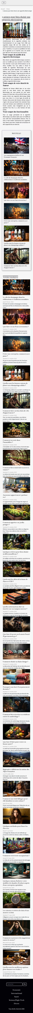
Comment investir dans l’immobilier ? (11, 441)
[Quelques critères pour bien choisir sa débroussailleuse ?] (16, 542)
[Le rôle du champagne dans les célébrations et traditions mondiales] (16, 168)
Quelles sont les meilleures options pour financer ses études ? (15, 968)
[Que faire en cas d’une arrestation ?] (16, 190)
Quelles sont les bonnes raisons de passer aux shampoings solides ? (15, 384)
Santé (16, 997)
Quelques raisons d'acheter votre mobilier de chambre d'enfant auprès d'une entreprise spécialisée (16, 883)
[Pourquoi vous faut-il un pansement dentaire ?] (16, 677)
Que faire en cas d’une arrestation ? (15, 200)
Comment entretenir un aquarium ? (16, 856)
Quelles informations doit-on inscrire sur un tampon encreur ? (15, 608)
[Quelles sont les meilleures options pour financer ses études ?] (16, 957)
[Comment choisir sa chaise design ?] (16, 651)
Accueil (3, 9)
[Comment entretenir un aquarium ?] (16, 845)
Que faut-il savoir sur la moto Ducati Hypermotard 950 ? (16, 635)
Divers (8, 9)
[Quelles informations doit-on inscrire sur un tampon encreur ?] (16, 597)
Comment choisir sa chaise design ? (15, 662)
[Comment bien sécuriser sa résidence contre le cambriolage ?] (16, 704)
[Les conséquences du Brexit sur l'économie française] (16, 146)
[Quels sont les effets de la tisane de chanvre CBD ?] (16, 569)
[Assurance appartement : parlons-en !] (16, 485)
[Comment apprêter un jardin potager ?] (16, 512)
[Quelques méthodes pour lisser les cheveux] (16, 816)
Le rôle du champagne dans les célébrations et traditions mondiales (16, 298)
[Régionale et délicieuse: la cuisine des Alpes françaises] (16, 759)
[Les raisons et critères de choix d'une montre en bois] (16, 900)
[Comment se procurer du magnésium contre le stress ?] (16, 928)
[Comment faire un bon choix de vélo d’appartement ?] (16, 256)
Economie (16, 990)
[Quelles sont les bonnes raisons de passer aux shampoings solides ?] (16, 234)
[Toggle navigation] (4, 2)
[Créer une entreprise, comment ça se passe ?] (16, 211)
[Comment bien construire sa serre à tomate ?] (16, 457)
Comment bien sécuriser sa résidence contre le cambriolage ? (16, 715)
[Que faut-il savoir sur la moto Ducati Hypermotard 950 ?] (16, 624)
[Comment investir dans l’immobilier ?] (16, 430)
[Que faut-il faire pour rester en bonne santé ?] (16, 732)
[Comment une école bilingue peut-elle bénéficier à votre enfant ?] (16, 789)
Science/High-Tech (16, 1000)
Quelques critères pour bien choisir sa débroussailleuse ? (15, 553)
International (16, 993)
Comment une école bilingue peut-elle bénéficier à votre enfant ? (15, 800)
